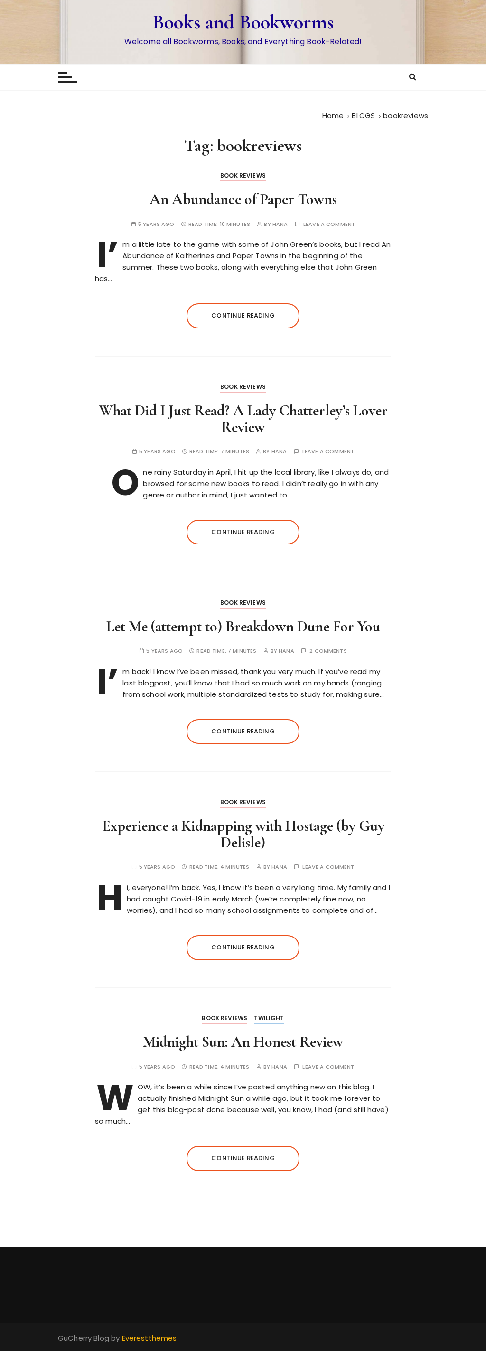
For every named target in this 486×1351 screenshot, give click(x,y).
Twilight (269, 1018)
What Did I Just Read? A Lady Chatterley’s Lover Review (243, 418)
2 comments (328, 651)
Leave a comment (329, 224)
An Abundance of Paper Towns (243, 199)
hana (280, 224)
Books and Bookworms (243, 22)
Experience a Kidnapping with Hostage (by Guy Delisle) (243, 834)
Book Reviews (243, 175)
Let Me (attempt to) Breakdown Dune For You (243, 626)
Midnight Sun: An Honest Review (243, 1041)
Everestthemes (149, 1338)
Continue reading (242, 315)
